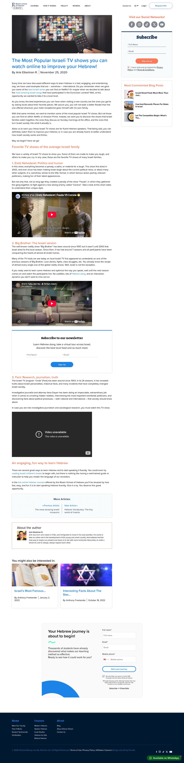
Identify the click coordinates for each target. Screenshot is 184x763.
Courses (34, 6)
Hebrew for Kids (40, 735)
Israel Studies (39, 732)
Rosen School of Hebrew (19, 5)
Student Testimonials (20, 732)
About (88, 6)
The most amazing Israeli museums (47, 509)
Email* (105, 642)
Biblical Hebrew (40, 738)
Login (144, 5)
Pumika (132, 750)
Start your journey (119, 669)
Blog (58, 725)
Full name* (107, 630)
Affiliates (100, 750)
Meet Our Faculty (18, 725)
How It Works (49, 6)
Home (15, 720)
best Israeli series (36, 89)
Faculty (64, 6)
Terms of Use (113, 688)
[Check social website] (156, 752)
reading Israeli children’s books (27, 473)
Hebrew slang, (79, 273)
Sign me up (147, 61)
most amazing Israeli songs (29, 92)
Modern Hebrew (40, 725)
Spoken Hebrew (40, 729)
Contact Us (127, 6)
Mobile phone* (108, 654)
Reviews (76, 6)
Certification (16, 735)
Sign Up (62, 364)
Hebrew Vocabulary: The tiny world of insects (78, 509)
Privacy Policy (124, 688)
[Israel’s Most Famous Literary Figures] (35, 575)
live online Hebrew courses (31, 482)
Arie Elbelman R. (36, 532)
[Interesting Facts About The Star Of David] (86, 575)
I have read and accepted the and (145, 68)
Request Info (160, 5)
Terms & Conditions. (146, 69)
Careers (108, 750)
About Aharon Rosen (65, 729)
